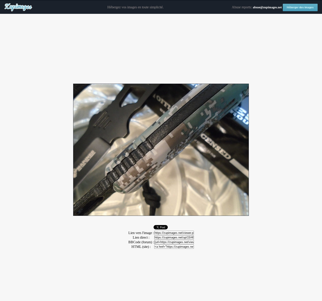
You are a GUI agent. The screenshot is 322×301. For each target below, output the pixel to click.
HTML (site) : (141, 247)
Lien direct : (141, 237)
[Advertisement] (161, 49)
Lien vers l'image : (141, 233)
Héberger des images (300, 7)
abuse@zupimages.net (267, 7)
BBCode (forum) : (141, 242)
